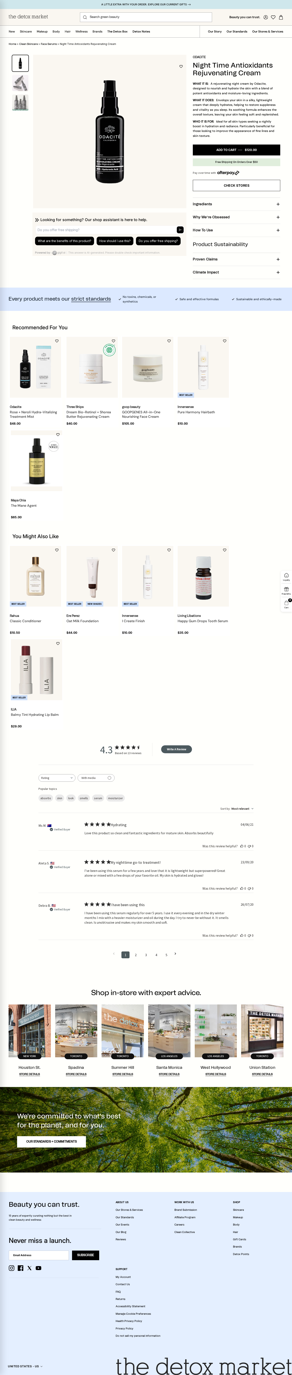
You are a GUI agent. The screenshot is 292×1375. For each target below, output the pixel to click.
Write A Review (176, 749)
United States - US (23, 1366)
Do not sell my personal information (138, 1336)
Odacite (199, 57)
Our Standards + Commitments (51, 1141)
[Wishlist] (273, 17)
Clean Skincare (28, 44)
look (71, 798)
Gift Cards (239, 1239)
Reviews (121, 1239)
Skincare (26, 31)
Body (56, 31)
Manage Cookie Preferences (133, 1314)
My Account (123, 1277)
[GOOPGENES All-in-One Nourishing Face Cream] (147, 367)
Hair (68, 31)
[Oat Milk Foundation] (92, 576)
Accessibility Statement (130, 1306)
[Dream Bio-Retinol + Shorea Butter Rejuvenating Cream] (92, 367)
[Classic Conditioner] (35, 576)
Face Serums (49, 44)
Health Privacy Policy (129, 1321)
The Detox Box (117, 31)
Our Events (122, 1224)
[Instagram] (11, 1268)
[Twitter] (29, 1268)
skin (59, 798)
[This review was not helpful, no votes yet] (249, 846)
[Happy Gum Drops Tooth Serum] (203, 576)
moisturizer (115, 798)
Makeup (42, 31)
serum (98, 798)
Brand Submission (185, 1210)
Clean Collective (184, 1232)
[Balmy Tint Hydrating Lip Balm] (36, 670)
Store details (29, 1074)
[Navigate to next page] (177, 953)
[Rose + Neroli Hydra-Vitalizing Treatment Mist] (35, 367)
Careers (179, 1224)
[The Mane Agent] (36, 460)
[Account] (265, 17)
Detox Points (241, 1254)
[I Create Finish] (147, 576)
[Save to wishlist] (181, 66)
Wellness (81, 31)
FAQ (118, 1292)
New (12, 31)
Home (12, 44)
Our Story (215, 31)
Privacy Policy (124, 1328)
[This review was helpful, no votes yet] (241, 846)
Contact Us (123, 1284)
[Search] (85, 17)
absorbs (45, 798)
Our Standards (237, 31)
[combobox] (56, 778)
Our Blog (121, 1232)
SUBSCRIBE (85, 1255)
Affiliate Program (184, 1217)
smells (84, 798)
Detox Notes (141, 31)
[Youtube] (38, 1268)
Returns (120, 1299)
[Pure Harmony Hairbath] (203, 367)
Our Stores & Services (267, 31)
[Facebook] (20, 1268)
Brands (97, 31)
